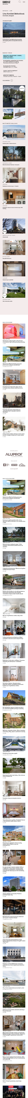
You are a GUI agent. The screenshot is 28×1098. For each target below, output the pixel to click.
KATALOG (5, 10)
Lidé (11, 10)
